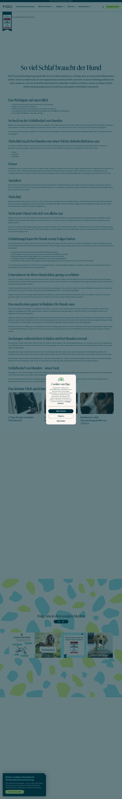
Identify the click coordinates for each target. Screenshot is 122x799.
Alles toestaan (61, 411)
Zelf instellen (61, 421)
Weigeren (61, 416)
